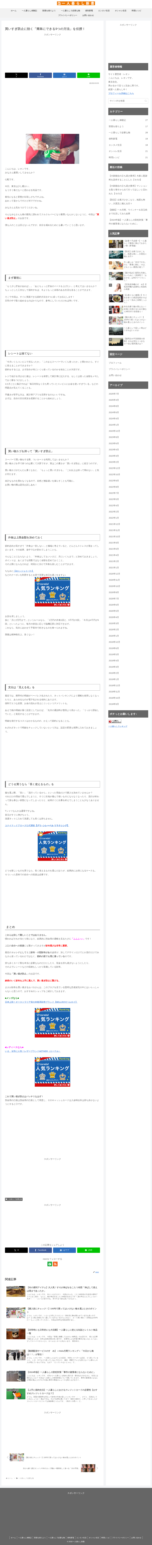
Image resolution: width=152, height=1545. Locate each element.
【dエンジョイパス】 (24, 571)
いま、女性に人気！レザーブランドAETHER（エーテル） (33, 1051)
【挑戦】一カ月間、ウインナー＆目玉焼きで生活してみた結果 (128, 212)
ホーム (13, 1538)
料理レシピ (105, 1538)
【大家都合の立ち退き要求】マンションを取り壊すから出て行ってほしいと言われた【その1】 (128, 190)
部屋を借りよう (40, 1538)
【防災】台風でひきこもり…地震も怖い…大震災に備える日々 (127, 202)
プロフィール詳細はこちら (121, 93)
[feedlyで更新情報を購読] (49, 1264)
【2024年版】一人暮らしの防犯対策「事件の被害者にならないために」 (128, 222)
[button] (146, 101)
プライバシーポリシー (119, 369)
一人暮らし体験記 (25, 1538)
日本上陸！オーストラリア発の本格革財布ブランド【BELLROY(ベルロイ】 (41, 1002)
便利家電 (70, 1538)
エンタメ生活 (81, 1538)
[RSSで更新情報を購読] (55, 1264)
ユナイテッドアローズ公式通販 (37, 825)
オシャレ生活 (94, 1538)
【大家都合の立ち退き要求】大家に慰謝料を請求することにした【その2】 (128, 178)
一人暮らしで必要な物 (15, 1199)
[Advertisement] (52, 53)
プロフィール (115, 363)
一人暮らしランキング (117, 726)
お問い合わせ (115, 375)
